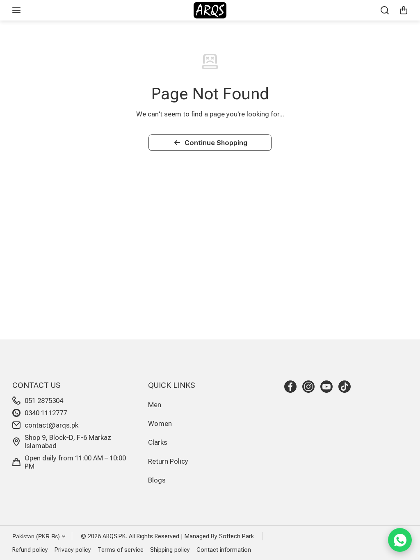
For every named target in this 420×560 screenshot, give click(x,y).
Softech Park (236, 536)
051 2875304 (44, 400)
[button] (403, 10)
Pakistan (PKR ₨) (36, 536)
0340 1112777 (46, 413)
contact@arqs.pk (51, 425)
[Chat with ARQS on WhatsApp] (400, 540)
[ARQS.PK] (210, 10)
